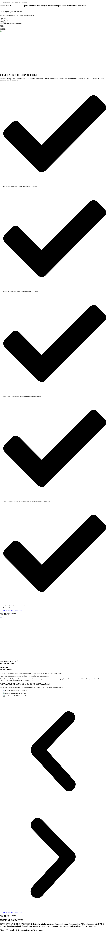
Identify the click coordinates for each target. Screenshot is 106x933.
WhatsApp (3, 20)
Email (1, 21)
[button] (53, 751)
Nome (2, 18)
